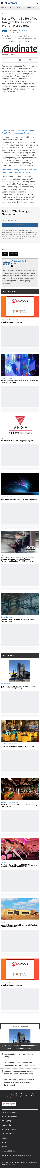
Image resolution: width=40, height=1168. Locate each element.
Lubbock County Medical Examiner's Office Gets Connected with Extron (19, 1072)
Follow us (23, 60)
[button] (2, 3)
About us (5, 1138)
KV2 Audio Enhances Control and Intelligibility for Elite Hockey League (19, 1064)
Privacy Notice (27, 232)
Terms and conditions (9, 1112)
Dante (5, 254)
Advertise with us (8, 1134)
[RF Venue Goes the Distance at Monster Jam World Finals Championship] (20, 1040)
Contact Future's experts (10, 1116)
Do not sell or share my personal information (17, 1155)
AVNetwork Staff (15, 30)
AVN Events (30, 8)
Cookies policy (6, 1125)
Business (4, 13)
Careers (4, 1147)
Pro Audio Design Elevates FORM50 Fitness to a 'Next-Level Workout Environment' (19, 1082)
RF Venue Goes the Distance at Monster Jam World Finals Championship (20, 1047)
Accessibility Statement (9, 1129)
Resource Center (15, 8)
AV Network (25, 30)
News (4, 31)
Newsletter (34, 60)
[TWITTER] (12, 266)
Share (6, 60)
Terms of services (25, 230)
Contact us (5, 1142)
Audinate (13, 254)
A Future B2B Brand (8, 1151)
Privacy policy (6, 1121)
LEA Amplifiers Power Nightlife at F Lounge (18, 1055)
